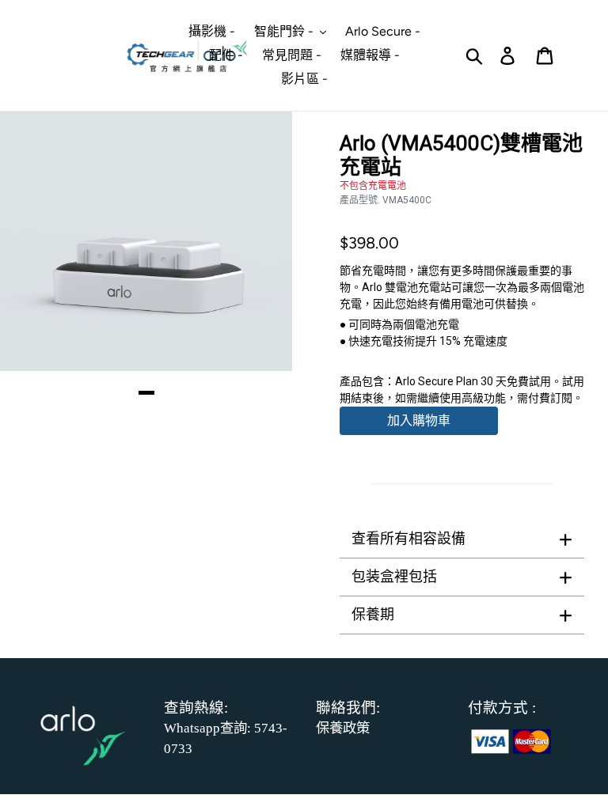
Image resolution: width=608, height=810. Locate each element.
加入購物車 (418, 420)
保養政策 (343, 728)
